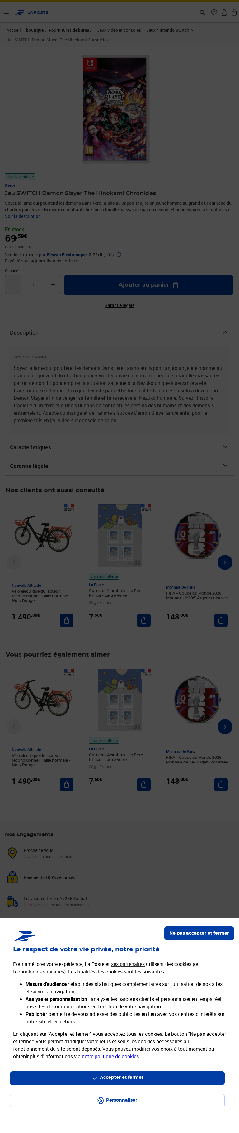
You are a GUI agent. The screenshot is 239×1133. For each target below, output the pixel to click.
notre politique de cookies (110, 1056)
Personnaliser (121, 1100)
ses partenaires (128, 964)
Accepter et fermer (121, 1077)
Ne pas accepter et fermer (199, 933)
